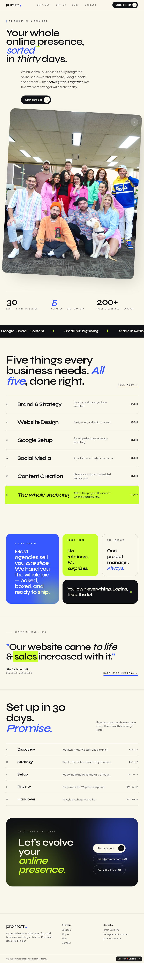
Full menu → (128, 385)
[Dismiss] (140, 959)
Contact (91, 5)
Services (43, 5)
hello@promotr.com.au (112, 858)
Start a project (126, 4)
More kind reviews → (120, 673)
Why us (61, 5)
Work (75, 5)
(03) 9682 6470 (109, 869)
